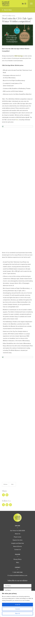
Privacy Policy (17, 559)
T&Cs (17, 562)
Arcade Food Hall (17, 70)
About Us (17, 534)
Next (12, 484)
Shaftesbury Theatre (24, 88)
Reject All (17, 613)
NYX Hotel (15, 91)
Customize (17, 609)
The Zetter (11, 312)
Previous (5, 484)
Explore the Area (17, 540)
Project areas (17, 537)
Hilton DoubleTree (20, 94)
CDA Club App (18, 56)
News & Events (17, 546)
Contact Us (17, 549)
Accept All (17, 604)
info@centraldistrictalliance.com (18, 575)
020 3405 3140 (18, 572)
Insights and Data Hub (17, 543)
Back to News (8, 10)
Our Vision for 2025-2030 (17, 530)
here (17, 120)
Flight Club (15, 80)
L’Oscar (6, 78)
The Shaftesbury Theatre (10, 321)
